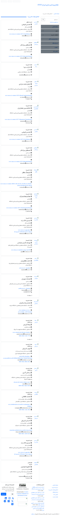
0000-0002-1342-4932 (24, 410)
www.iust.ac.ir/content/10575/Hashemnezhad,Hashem (19, 208)
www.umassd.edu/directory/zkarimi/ (21, 332)
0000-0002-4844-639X (24, 386)
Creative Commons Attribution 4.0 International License (22, 494)
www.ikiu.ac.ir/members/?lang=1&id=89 (20, 250)
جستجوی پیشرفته (54, 22)
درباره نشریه (55, 487)
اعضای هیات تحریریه (53, 490)
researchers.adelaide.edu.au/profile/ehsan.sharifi (21, 430)
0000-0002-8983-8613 (24, 362)
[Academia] (12, 499)
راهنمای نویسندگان (53, 39)
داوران (56, 47)
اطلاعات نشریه (54, 35)
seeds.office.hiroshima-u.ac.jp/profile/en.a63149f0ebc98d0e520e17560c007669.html (17, 357)
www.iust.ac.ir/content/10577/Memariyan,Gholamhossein (18, 119)
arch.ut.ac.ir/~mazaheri (24, 268)
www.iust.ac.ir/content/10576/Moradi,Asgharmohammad (18, 95)
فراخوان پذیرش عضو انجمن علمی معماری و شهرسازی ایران (38, 508)
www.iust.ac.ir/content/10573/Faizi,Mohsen (19, 34)
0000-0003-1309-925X (24, 434)
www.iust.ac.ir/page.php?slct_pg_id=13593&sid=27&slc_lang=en (23, 231)
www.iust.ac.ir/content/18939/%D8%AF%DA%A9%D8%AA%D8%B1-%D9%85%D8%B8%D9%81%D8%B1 (16, 185)
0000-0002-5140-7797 (24, 336)
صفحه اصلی (56, 14)
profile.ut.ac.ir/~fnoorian (24, 288)
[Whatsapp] (8, 502)
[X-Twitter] (12, 502)
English (3, 1)
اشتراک (3, 494)
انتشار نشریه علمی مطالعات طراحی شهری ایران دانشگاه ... (38, 489)
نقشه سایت (55, 497)
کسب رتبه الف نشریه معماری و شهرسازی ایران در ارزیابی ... (37, 494)
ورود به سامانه (16, 1)
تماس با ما (55, 51)
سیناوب (33, 514)
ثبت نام (10, 1)
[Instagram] (9, 499)
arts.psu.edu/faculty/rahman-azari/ (22, 382)
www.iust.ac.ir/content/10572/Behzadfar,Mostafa (20, 56)
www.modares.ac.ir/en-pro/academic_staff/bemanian (25, 311)
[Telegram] (5, 502)
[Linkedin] (6, 499)
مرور (57, 31)
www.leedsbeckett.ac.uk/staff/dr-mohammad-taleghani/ (20, 405)
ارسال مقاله (55, 43)
